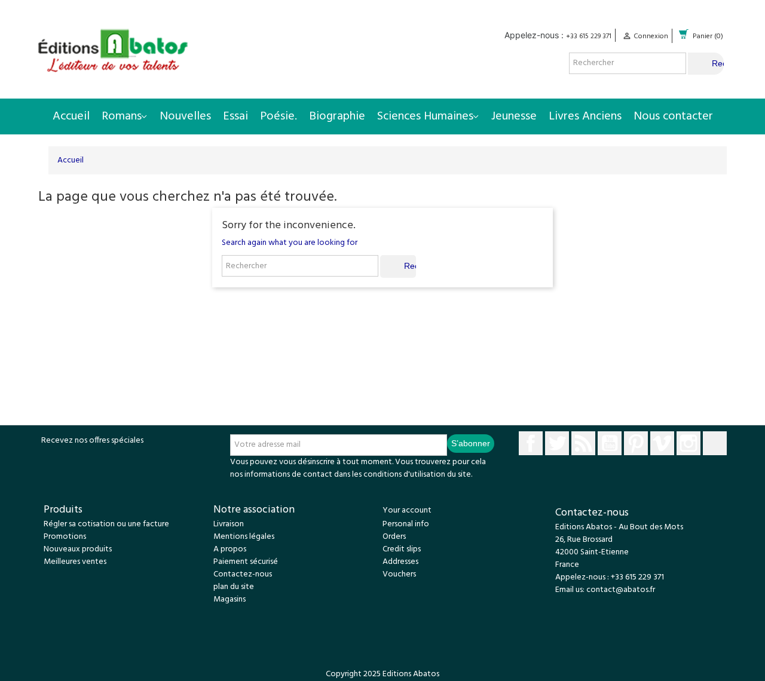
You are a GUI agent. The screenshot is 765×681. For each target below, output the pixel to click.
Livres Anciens (585, 116)
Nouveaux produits (78, 549)
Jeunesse (514, 116)
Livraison (228, 524)
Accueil (71, 116)
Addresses (400, 562)
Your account (407, 510)
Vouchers (399, 574)
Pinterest (636, 443)
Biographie (337, 116)
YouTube (610, 443)
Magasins (229, 599)
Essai (235, 116)
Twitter (557, 443)
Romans (122, 116)
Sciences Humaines (425, 116)
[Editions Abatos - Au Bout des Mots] (113, 50)
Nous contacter (673, 116)
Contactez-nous (242, 574)
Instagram (688, 443)
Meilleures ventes (75, 562)
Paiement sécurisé (245, 562)
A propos (229, 549)
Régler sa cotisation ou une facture (106, 524)
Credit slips (401, 549)
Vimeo (662, 443)
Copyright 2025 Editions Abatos (382, 674)
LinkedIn (715, 443)
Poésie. (278, 116)
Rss (583, 443)
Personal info (405, 524)
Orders (394, 537)
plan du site (233, 587)
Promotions (65, 537)
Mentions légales (243, 537)
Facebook (531, 443)
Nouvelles (185, 116)
